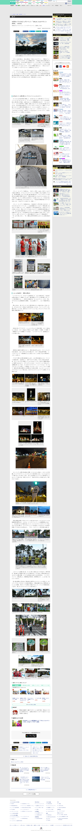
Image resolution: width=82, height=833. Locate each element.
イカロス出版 (48, 802)
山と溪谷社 (37, 811)
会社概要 (51, 825)
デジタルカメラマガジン (15, 816)
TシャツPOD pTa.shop (63, 814)
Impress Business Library (26, 807)
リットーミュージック (40, 803)
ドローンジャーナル (14, 811)
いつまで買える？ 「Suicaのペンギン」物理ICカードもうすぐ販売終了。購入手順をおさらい (63, 30)
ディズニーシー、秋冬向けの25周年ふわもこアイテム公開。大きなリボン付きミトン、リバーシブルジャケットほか (65, 126)
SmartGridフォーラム (25, 803)
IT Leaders (13, 809)
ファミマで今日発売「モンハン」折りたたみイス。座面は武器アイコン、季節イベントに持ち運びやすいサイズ (63, 19)
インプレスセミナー (25, 809)
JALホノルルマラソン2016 (17, 761)
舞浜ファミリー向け (45, 685)
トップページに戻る (31, 793)
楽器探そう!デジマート (40, 805)
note (39, 31)
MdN (47, 813)
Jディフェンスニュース (51, 805)
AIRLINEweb (49, 803)
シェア (26, 31)
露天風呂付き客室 (26, 685)
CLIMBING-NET (39, 814)
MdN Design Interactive (51, 816)
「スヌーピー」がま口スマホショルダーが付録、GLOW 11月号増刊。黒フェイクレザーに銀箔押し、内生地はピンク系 (63, 28)
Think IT (12, 803)
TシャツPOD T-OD (39, 807)
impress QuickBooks (62, 807)
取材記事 (23, 5)
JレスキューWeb (50, 809)
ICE (58, 802)
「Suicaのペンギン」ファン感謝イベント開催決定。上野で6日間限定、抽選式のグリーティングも (63, 25)
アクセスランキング (60, 14)
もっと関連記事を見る (30, 789)
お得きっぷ (33, 5)
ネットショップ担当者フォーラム (28, 805)
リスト (21, 31)
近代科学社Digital (39, 818)
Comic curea (61, 805)
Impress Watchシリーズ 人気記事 (63, 166)
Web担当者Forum (14, 805)
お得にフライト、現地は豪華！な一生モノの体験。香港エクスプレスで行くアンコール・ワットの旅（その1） (38, 750)
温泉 (37, 5)
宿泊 (61, 5)
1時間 (55, 16)
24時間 (60, 16)
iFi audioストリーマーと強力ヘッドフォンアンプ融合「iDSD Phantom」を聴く (65, 39)
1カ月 (70, 16)
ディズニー (48, 5)
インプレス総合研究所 (15, 807)
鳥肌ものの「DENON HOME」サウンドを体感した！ (64, 52)
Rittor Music (37, 802)
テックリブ (48, 818)
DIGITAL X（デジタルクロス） (27, 811)
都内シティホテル (35, 685)
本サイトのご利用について (14, 825)
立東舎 (37, 809)
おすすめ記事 (58, 186)
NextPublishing (24, 818)
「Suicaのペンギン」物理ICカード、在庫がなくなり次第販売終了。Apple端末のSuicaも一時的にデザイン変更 (63, 22)
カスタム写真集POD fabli (63, 816)
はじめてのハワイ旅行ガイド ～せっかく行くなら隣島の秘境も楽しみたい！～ (65, 213)
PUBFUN (59, 809)
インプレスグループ (58, 825)
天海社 (60, 803)
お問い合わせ (22, 825)
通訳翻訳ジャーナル (50, 807)
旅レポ (28, 5)
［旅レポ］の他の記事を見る (31, 756)
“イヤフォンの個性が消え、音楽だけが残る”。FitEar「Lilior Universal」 (64, 48)
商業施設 (56, 5)
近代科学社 (37, 816)
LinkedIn (45, 31)
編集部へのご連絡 (37, 825)
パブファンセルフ (62, 811)
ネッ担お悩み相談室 (14, 813)
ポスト (17, 31)
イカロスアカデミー (50, 811)
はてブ (33, 31)
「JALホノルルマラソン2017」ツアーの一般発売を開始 (45, 778)
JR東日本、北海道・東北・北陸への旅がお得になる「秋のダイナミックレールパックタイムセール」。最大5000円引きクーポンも (65, 82)
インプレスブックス (25, 816)
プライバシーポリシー (45, 825)
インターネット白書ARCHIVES (16, 820)
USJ (52, 5)
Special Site (58, 35)
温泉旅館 (16, 685)
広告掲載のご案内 (29, 825)
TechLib (48, 820)
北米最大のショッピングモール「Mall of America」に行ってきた (24, 749)
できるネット (13, 818)
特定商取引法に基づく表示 (67, 825)
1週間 (65, 16)
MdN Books (49, 814)
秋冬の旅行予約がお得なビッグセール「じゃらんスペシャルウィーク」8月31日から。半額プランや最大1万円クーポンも (65, 95)
